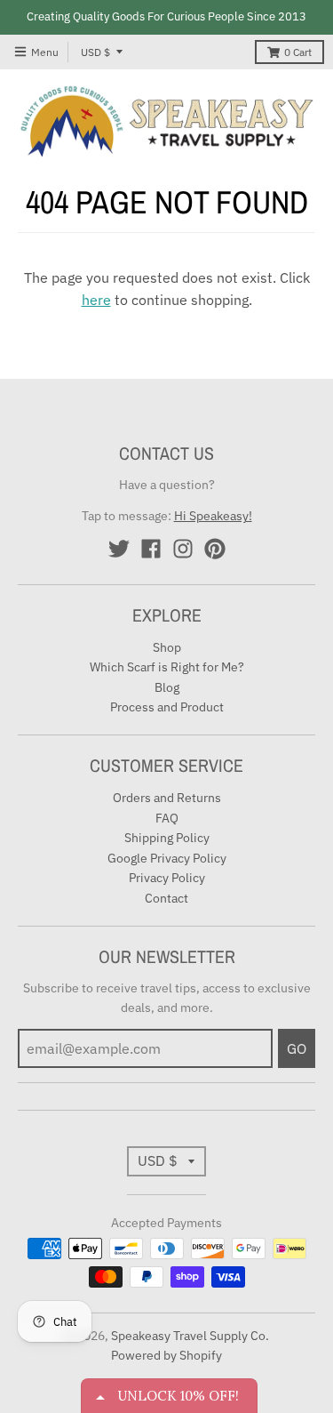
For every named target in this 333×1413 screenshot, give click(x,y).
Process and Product (167, 707)
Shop (167, 647)
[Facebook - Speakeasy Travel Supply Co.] (151, 548)
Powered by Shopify (166, 1355)
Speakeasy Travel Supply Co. (190, 1336)
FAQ (166, 818)
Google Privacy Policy (166, 858)
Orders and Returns (167, 798)
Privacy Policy (167, 878)
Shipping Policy (167, 838)
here (96, 300)
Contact (166, 898)
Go (296, 1048)
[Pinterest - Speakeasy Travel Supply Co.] (215, 548)
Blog (167, 687)
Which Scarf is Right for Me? (167, 667)
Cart (298, 52)
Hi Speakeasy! (213, 516)
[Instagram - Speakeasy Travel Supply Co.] (183, 548)
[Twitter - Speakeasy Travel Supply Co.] (119, 548)
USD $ (95, 52)
